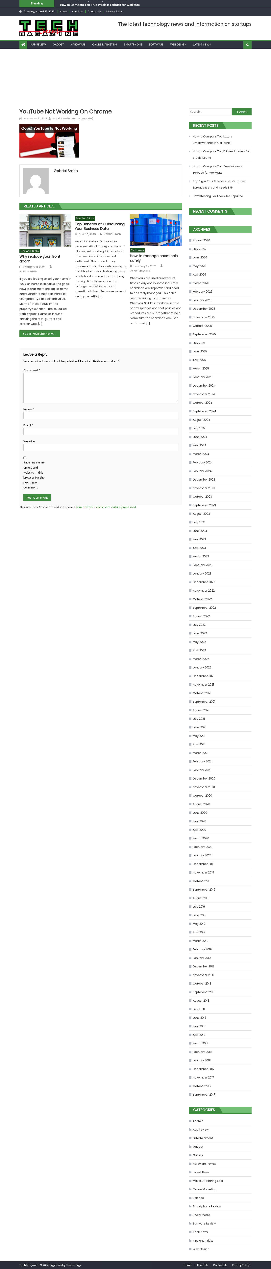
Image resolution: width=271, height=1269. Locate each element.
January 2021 (201, 770)
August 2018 (201, 1001)
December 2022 (204, 582)
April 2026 (199, 275)
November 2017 (203, 1077)
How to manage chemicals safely (154, 258)
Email (28, 425)
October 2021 (202, 693)
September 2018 (204, 992)
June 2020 (200, 813)
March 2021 (200, 753)
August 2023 (201, 514)
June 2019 (199, 915)
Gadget (58, 44)
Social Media (201, 1215)
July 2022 (199, 625)
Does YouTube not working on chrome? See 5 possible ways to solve (42, 334)
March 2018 (200, 1043)
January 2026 (202, 300)
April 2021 (199, 744)
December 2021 (203, 676)
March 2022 (201, 659)
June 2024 (200, 437)
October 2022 (202, 599)
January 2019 (202, 958)
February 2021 (202, 761)
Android (198, 1121)
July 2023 (199, 522)
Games (198, 1155)
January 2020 (202, 855)
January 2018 (202, 1060)
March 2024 (201, 454)
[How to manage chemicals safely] (156, 230)
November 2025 (204, 317)
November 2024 (204, 394)
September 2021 (204, 702)
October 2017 (202, 1086)
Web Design (178, 44)
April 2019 (199, 932)
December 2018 (203, 966)
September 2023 (204, 505)
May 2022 (199, 642)
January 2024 (202, 471)
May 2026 (199, 266)
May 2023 (199, 539)
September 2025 (204, 334)
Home (63, 11)
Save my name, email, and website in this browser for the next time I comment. (34, 474)
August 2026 (201, 240)
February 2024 (203, 462)
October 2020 (202, 796)
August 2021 (201, 710)
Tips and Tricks (30, 251)
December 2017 (203, 1069)
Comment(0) (84, 118)
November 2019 (203, 872)
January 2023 (202, 573)
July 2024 (199, 428)
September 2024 (204, 411)
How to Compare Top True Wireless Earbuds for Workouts (100, 3)
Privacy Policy (114, 11)
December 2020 (204, 779)
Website (29, 441)
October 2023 (202, 497)
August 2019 (201, 898)
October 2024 (202, 403)
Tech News (137, 250)
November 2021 (203, 685)
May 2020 (199, 821)
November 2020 (204, 787)
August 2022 (201, 616)
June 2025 (200, 351)
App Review (38, 44)
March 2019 (200, 941)
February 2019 (202, 949)
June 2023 (200, 531)
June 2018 (199, 1018)
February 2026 (202, 292)
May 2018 (199, 1026)
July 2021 (199, 719)
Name (28, 409)
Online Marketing (104, 44)
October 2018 (202, 984)
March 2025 (201, 368)
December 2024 (204, 386)
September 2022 (204, 608)
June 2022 (200, 633)
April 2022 (199, 650)
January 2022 (202, 667)
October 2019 (202, 881)
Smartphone (133, 44)
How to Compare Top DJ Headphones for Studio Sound (221, 154)
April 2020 (199, 830)
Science (198, 1198)
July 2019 (199, 907)
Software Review (204, 1223)
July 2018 (199, 1009)
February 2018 (202, 1052)
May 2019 (199, 924)
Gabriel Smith (61, 118)
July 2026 (199, 249)
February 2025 (202, 377)
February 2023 (202, 565)
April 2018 (199, 1035)
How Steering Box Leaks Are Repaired (218, 196)
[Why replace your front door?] (45, 230)
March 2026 (201, 283)
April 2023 (199, 548)
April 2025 (199, 360)
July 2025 (199, 343)
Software (156, 44)
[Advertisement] (135, 78)
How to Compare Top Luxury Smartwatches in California (212, 139)
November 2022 (204, 591)
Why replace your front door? (39, 258)
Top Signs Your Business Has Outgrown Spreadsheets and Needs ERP (219, 184)
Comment (31, 370)
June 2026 (200, 257)
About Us (77, 11)
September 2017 (204, 1095)
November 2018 (203, 975)
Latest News (202, 44)
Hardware (78, 44)
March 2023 (201, 556)
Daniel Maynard (140, 271)
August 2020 (201, 804)
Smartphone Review (207, 1206)
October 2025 (202, 326)
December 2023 (204, 480)
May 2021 (199, 736)
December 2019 (203, 864)
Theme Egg (73, 1265)
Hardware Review (204, 1164)
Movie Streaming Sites (208, 1181)
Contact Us (94, 11)
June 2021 (199, 727)
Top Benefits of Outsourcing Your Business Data (100, 226)
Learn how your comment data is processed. (105, 507)
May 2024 (199, 445)
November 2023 (204, 488)
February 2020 (202, 847)
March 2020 (201, 838)
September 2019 (204, 890)
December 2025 (204, 309)
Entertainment (203, 1138)
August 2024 (201, 420)
